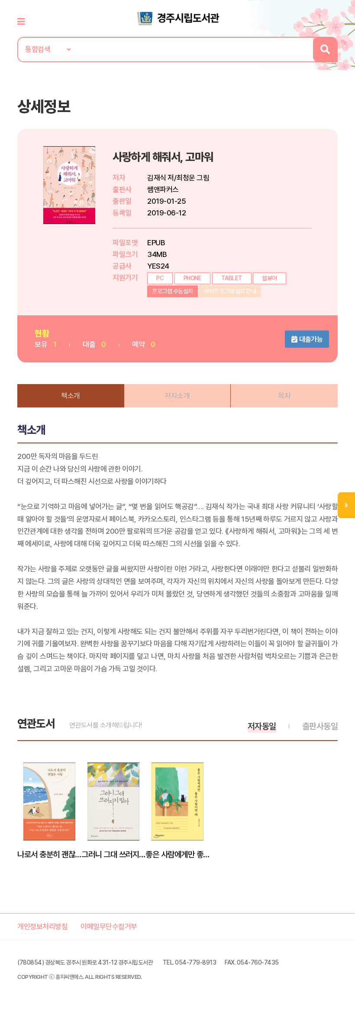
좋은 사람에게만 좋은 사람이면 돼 (177, 854)
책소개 (70, 395)
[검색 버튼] (325, 49)
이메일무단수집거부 (109, 926)
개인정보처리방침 (42, 926)
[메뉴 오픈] (346, 505)
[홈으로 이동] (177, 17)
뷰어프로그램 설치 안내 (230, 291)
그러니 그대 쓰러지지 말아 (113, 854)
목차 (284, 395)
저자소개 (177, 395)
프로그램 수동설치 (172, 291)
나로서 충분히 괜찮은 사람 (49, 854)
